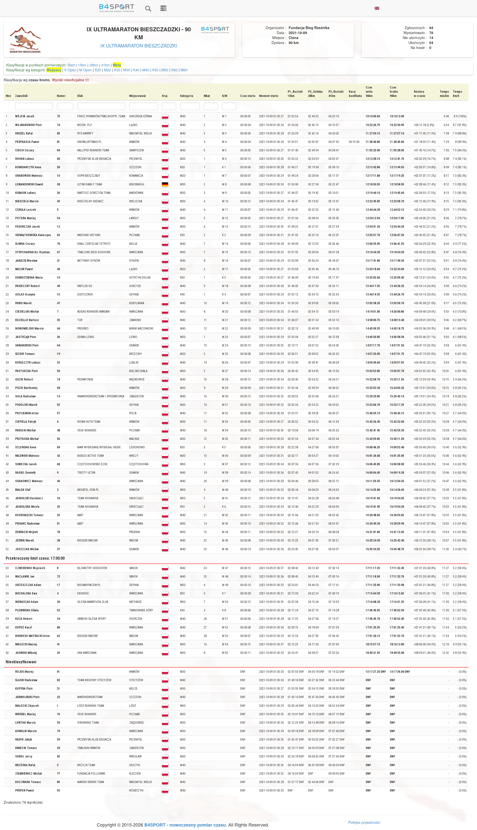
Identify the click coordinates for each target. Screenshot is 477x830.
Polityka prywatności (364, 822)
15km (82, 64)
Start (71, 64)
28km (93, 64)
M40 (145, 69)
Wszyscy (53, 69)
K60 (174, 69)
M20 (107, 69)
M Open (85, 69)
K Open (70, 69)
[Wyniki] (148, 8)
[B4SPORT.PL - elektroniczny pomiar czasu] (163, 8)
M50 (164, 69)
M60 (184, 69)
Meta (117, 64)
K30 (117, 69)
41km (105, 64)
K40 (136, 69)
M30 (126, 69)
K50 (155, 69)
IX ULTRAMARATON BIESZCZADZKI (138, 45)
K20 (98, 69)
